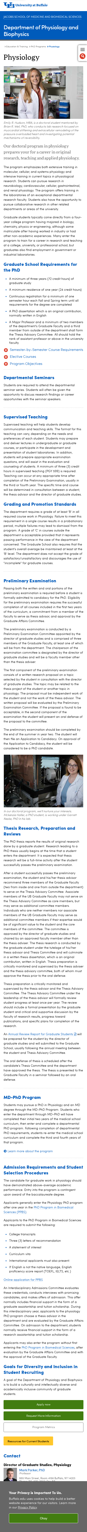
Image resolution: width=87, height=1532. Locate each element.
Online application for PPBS (23, 1279)
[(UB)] (43, 6)
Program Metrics (29, 1427)
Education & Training (17, 47)
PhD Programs (38, 47)
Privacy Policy (27, 1507)
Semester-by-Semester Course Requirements (46, 350)
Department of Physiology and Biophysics (41, 30)
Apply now (43, 1404)
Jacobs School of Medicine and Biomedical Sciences (42, 17)
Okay (43, 1518)
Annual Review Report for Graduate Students (40, 1034)
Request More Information (43, 1416)
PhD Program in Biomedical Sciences (48, 1347)
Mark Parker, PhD (32, 1470)
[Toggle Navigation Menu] (82, 53)
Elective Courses (23, 357)
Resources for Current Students (28, 1441)
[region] (43, 1506)
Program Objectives (26, 364)
